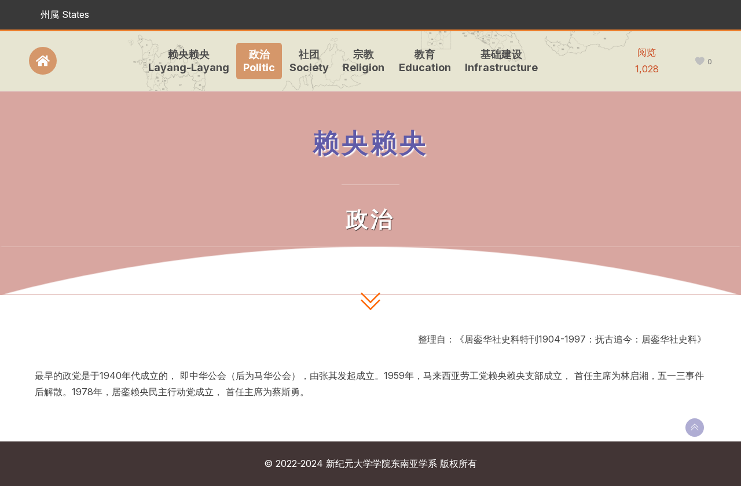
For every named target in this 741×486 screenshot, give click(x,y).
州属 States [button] (65, 14)
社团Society (309, 60)
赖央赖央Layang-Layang (188, 60)
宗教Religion (363, 60)
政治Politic (259, 60)
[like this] (699, 61)
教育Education (425, 60)
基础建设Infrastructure (501, 60)
